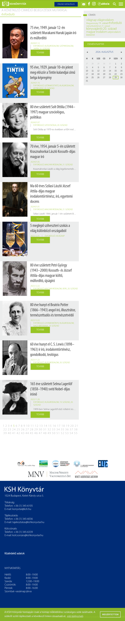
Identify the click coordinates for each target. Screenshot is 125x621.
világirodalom (52, 46)
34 (58, 429)
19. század (54, 326)
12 (37, 426)
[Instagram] (94, 5)
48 (45, 433)
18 (63, 426)
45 (32, 433)
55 (76, 433)
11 (32, 426)
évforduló (38, 46)
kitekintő (90, 35)
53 (67, 433)
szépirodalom (66, 46)
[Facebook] (89, 5)
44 (27, 433)
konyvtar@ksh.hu (21, 509)
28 (32, 429)
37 (71, 429)
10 (28, 426)
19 (68, 426)
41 (14, 433)
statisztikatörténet (93, 26)
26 (23, 429)
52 (62, 433)
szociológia (50, 125)
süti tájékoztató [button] (75, 616)
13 (41, 426)
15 (50, 426)
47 (40, 433)
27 (27, 429)
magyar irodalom (53, 165)
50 (54, 433)
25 (18, 429)
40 (9, 433)
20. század (49, 88)
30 (40, 429)
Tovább (40, 52)
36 (67, 429)
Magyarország (92, 23)
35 (62, 429)
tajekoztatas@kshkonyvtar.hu (28, 522)
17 (59, 426)
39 (5, 433)
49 (49, 433)
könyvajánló (94, 29)
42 (18, 433)
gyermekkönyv (52, 323)
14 (45, 426)
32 (49, 429)
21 (76, 426)
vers (64, 289)
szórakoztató (52, 86)
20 (72, 426)
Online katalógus (66, 4)
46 (36, 433)
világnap (60, 236)
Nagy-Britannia (40, 326)
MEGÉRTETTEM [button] (110, 614)
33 (54, 429)
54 (71, 433)
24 (14, 429)
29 (36, 429)
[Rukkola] (103, 5)
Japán (36, 49)
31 (45, 429)
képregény (38, 88)
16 (54, 426)
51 (58, 433)
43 (23, 433)
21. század (45, 49)
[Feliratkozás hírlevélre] (83, 3)
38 (76, 429)
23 (9, 429)
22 (5, 429)
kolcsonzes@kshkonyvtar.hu (27, 535)
